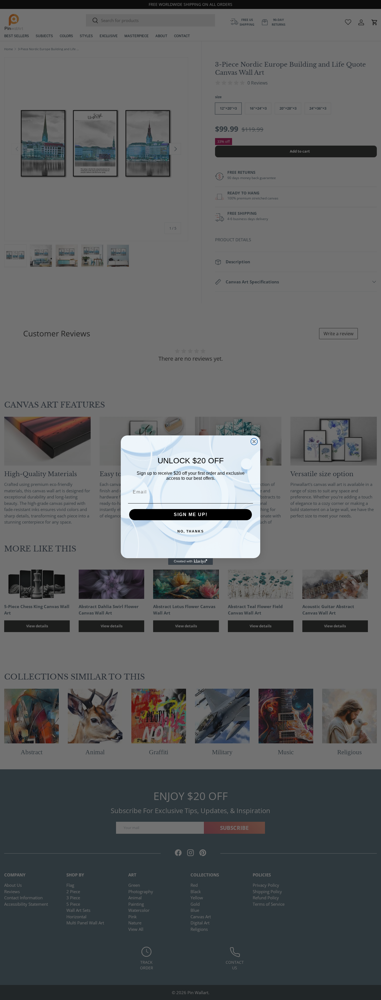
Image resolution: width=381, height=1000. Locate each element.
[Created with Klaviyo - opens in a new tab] (190, 561)
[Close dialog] (254, 441)
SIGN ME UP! (191, 514)
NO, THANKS (190, 531)
